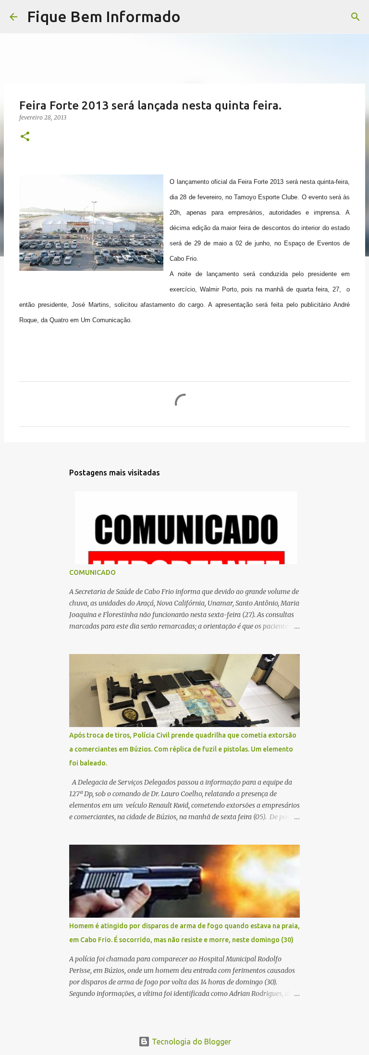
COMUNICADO (92, 572)
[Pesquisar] (194, 16)
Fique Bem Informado (104, 16)
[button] (25, 137)
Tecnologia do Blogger (190, 1041)
